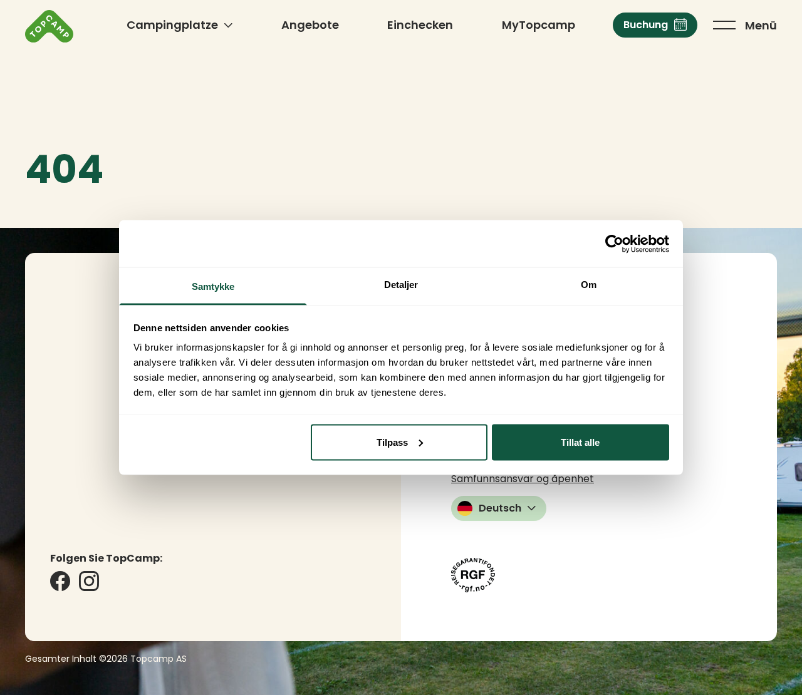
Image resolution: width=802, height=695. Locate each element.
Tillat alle (580, 441)
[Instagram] (89, 581)
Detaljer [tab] (401, 284)
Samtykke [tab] (213, 286)
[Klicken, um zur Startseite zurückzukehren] (49, 26)
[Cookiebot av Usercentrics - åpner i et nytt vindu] (614, 243)
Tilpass (392, 441)
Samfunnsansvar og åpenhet (522, 478)
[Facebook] (60, 581)
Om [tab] (588, 284)
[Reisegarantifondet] (473, 575)
